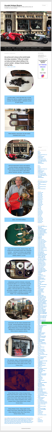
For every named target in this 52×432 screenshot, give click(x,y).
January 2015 (40, 217)
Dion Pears (39, 345)
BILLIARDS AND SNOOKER (42, 284)
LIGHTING (39, 375)
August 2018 (40, 205)
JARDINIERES (40, 362)
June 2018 (39, 207)
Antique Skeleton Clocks (27, 421)
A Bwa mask (40, 236)
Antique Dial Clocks (23, 417)
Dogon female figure (41, 346)
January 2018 (40, 210)
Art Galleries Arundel (41, 261)
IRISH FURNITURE (41, 357)
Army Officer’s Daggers (41, 258)
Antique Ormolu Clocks (20, 421)
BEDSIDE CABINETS (41, 281)
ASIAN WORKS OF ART (41, 271)
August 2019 (40, 200)
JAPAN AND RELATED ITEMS (42, 360)
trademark (39, 410)
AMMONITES (40, 237)
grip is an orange (40, 352)
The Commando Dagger (41, 408)
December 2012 (40, 218)
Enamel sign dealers (41, 349)
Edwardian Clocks (29, 422)
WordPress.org (40, 421)
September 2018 (40, 204)
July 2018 (39, 206)
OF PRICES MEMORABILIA (42, 392)
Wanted (13, 47)
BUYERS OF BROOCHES (42, 310)
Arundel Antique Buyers (13, 5)
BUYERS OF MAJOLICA (41, 321)
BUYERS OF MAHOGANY (42, 320)
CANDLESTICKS (40, 326)
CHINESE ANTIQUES (41, 339)
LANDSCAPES (40, 371)
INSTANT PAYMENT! (34, 47)
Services (9, 47)
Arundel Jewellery (41, 267)
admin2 (14, 66)
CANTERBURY (40, 327)
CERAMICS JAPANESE (41, 332)
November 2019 (40, 196)
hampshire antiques (41, 353)
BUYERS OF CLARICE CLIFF (42, 315)
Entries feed (40, 419)
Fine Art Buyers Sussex (41, 351)
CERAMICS (39, 331)
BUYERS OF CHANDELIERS (42, 312)
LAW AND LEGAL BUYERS (42, 373)
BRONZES (39, 293)
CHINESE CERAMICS (41, 340)
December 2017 (40, 211)
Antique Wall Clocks (18, 422)
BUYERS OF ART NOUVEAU (42, 306)
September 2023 (40, 192)
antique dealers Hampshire (42, 241)
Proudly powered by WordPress (26, 428)
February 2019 (40, 201)
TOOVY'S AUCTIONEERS (42, 409)
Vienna (20, 423)
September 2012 (40, 221)
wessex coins (40, 413)
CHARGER (39, 335)
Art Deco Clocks (24, 422)
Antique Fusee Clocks (7, 418)
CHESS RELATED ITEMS (42, 336)
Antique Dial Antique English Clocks (22, 419)
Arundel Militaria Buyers (42, 269)
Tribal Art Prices (40, 411)
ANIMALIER (40, 238)
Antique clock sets (10, 417)
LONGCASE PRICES (41, 380)
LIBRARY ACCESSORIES (42, 374)
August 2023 (40, 193)
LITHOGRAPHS (40, 378)
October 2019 (40, 197)
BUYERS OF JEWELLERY (42, 316)
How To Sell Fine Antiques (42, 356)
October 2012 (40, 220)
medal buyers (40, 387)
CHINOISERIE (40, 341)
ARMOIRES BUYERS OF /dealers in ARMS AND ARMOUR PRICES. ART (42, 256)
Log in (39, 418)
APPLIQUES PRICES (41, 253)
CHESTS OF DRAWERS (41, 337)
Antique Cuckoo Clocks (16, 417)
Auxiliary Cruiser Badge (41, 275)
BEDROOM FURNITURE (41, 279)
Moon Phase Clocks (11, 423)
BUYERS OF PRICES (41, 322)
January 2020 (40, 195)
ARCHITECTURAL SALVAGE (42, 254)
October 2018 (40, 203)
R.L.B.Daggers (40, 399)
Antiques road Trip (41, 251)
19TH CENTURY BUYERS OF (42, 232)
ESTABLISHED (41, 47)
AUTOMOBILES (40, 274)
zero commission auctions (42, 414)
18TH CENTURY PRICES (42, 231)
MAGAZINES (40, 383)
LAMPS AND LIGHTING (41, 370)
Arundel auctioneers (41, 266)
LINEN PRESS (40, 377)
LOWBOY (39, 381)
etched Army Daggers (41, 350)
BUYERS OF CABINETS (41, 311)
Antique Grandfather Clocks (22, 418)
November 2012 (40, 219)
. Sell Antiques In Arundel (17, 49)
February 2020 (40, 194)
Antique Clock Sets (7, 419)
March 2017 (40, 215)
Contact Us (27, 47)
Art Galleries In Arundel (41, 262)
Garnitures (6, 423)
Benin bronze (40, 282)
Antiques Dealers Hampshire (42, 250)
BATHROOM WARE (41, 278)
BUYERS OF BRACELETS (42, 309)
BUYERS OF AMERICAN (42, 302)
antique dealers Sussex (41, 242)
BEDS (39, 280)
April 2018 (39, 209)
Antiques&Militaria (41, 252)
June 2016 (39, 216)
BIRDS (39, 285)
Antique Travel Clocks (12, 422)
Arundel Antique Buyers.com (20, 47)
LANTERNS (40, 372)
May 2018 (39, 208)
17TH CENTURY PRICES (42, 230)
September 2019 (40, 198)
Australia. (39, 273)
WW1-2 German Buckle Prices (42, 181)
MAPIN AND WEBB (41, 384)
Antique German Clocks (14, 418)
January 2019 (40, 202)
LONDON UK (40, 379)
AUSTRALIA (40, 272)
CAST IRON (40, 330)
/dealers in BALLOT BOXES (42, 229)
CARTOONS (40, 329)
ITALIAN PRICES (40, 358)
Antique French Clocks (29, 417)
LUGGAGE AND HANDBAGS (42, 382)
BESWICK (39, 283)
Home (5, 47)
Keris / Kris (39, 367)
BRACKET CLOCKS (41, 292)
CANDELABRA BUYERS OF (42, 325)
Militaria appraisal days (41, 388)
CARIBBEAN (40, 328)
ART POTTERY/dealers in (42, 264)
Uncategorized (29, 418)
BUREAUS (39, 294)
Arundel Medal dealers (41, 268)
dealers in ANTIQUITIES (42, 342)
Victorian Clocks (16, 423)
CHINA (39, 338)
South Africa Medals (41, 400)
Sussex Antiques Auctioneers (42, 402)
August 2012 (40, 222)
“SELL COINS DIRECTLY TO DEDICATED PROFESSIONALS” (32, 49)
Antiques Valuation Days (8, 49)
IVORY (39, 359)
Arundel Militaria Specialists (42, 270)
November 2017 (40, 212)
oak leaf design (40, 391)
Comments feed (40, 420)
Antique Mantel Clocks (13, 421)
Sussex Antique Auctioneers (42, 401)
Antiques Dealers (40, 248)
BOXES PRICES (40, 290)
